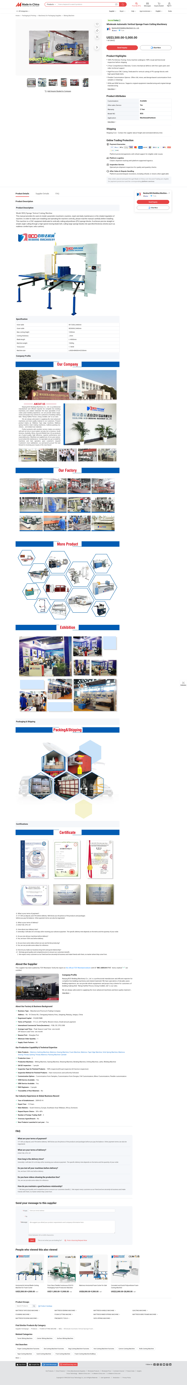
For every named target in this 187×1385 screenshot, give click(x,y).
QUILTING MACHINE (139, 1310)
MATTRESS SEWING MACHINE (65, 1310)
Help (132, 11)
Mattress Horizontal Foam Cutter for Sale (93, 1285)
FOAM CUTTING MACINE (63, 1314)
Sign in (169, 6)
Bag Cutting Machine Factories (78, 1349)
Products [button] (50, 4)
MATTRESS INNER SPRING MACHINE (106, 1314)
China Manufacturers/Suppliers (76, 1371)
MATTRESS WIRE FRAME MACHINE (144, 1314)
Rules (170, 11)
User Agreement (105, 1377)
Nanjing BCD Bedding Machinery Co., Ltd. (125, 28)
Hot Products (49, 1371)
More (17, 1358)
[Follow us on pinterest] (167, 1364)
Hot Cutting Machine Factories (104, 1349)
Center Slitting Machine (44, 1338)
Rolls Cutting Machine (146, 1349)
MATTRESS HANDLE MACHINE (104, 1310)
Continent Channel (118, 1371)
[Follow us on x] (158, 1364)
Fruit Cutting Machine (63, 1354)
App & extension (145, 11)
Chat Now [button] (157, 48)
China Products (60, 1371)
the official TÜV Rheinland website (78, 968)
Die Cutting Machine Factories (54, 1349)
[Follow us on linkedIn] (170, 1364)
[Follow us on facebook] (154, 1364)
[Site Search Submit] (123, 4)
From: (25, 1211)
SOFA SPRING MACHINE (102, 1318)
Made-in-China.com (84, 1373)
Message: (24, 1222)
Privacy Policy (127, 1377)
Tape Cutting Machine (24, 1354)
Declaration (116, 1377)
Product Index (130, 1371)
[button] (116, 4)
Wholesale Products (93, 1371)
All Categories (23, 11)
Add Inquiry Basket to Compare (59, 91)
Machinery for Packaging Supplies (49, 15)
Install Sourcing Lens (70, 1364)
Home (18, 15)
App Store (21, 1364)
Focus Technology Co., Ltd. (78, 1377)
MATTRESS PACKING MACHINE (26, 1318)
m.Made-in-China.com (98, 1373)
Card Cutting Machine (43, 1354)
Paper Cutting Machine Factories (28, 1349)
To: (26, 1216)
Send (32, 1240)
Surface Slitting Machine (65, 1338)
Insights (139, 1371)
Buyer (122, 11)
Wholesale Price (106, 1371)
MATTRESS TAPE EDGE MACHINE (27, 1310)
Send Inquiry (122, 48)
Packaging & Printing (29, 15)
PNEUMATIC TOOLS (61, 1318)
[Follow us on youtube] (164, 1364)
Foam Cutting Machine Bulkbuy (85, 1354)
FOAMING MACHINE (22, 1314)
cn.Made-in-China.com (113, 1373)
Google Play (34, 1364)
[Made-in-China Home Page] (27, 4)
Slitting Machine (69, 15)
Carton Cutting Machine (127, 1349)
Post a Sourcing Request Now (75, 1240)
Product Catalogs (46, 1306)
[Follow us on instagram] (161, 1364)
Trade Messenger (50, 1364)
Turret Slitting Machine (24, 1338)
